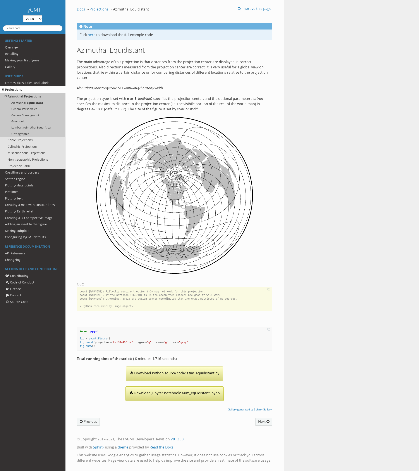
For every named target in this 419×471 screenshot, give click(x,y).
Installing (12, 54)
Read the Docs (161, 447)
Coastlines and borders (22, 172)
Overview (12, 47)
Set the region (15, 179)
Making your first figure (22, 60)
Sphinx (98, 447)
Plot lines (11, 192)
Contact (15, 295)
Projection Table (19, 166)
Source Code (18, 302)
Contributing (19, 276)
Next (262, 421)
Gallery (10, 67)
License (15, 289)
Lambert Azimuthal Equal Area (31, 127)
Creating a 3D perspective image (29, 218)
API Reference (15, 253)
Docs (81, 9)
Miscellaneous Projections (27, 153)
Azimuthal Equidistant (27, 103)
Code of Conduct (21, 282)
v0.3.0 (177, 439)
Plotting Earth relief (19, 211)
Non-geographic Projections (28, 159)
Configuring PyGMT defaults (25, 237)
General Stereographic (25, 115)
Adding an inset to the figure (26, 224)
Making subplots (17, 231)
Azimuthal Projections (24, 96)
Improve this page (256, 8)
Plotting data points (19, 185)
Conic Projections (20, 140)
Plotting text (13, 198)
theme (123, 447)
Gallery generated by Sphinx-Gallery (250, 409)
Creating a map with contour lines (30, 205)
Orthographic (20, 134)
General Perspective (24, 109)
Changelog (13, 260)
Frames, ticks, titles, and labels (27, 83)
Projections (13, 89)
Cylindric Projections (23, 146)
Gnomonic (18, 121)
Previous (90, 421)
